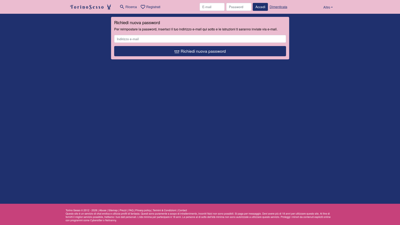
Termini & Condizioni (164, 210)
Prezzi (123, 210)
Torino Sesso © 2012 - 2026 (81, 210)
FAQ (131, 210)
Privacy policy (143, 210)
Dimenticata (278, 6)
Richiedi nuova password (200, 51)
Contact (182, 210)
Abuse (102, 210)
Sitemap (113, 210)
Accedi (260, 6)
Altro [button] (326, 7)
